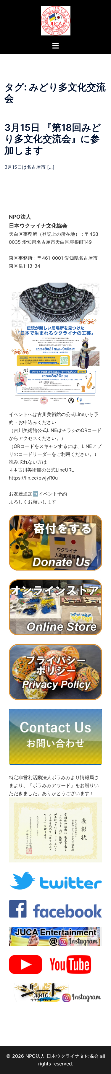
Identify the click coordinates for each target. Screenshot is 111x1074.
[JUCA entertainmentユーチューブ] (55, 964)
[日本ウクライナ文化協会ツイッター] (55, 880)
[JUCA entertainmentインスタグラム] (55, 936)
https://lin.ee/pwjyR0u (33, 478)
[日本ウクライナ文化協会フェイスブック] (55, 908)
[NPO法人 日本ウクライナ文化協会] (55, 20)
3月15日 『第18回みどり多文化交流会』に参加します (52, 139)
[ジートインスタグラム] (55, 992)
